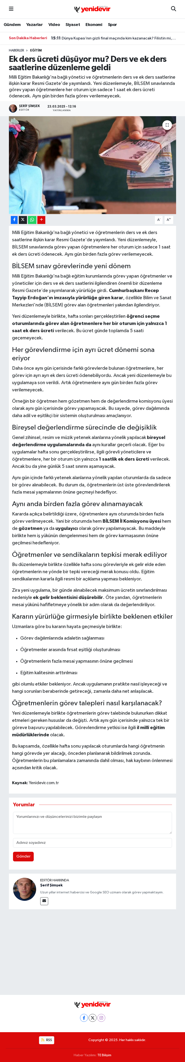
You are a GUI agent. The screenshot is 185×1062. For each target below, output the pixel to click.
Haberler (16, 50)
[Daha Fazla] (41, 220)
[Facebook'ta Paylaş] (14, 220)
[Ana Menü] (11, 9)
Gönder (23, 856)
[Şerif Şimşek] (24, 889)
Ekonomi (94, 25)
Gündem (12, 25)
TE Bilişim (104, 1055)
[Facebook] (84, 1018)
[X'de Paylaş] (23, 220)
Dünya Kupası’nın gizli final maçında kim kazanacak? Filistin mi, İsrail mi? (113, 38)
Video (54, 25)
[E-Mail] (44, 901)
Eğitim (36, 50)
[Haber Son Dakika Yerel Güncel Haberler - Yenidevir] (92, 9)
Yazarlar (34, 25)
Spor (112, 25)
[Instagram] (101, 1018)
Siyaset (73, 25)
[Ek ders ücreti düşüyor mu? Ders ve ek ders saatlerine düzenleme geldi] (92, 165)
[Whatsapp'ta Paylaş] (32, 220)
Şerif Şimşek (51, 885)
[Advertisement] (92, 951)
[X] (93, 1018)
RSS (49, 1040)
